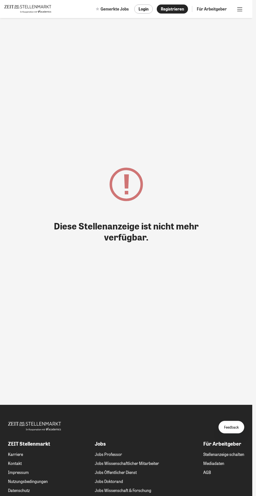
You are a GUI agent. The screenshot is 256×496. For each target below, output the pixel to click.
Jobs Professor (108, 454)
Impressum (18, 472)
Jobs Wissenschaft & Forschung (123, 490)
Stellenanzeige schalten (223, 454)
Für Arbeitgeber (212, 9)
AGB (207, 472)
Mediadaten (213, 463)
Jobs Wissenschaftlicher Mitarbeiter (127, 463)
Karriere (15, 454)
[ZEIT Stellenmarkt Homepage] (27, 9)
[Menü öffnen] (239, 9)
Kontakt (15, 463)
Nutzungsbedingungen (28, 481)
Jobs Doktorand (109, 481)
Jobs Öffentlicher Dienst (116, 472)
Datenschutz (19, 490)
